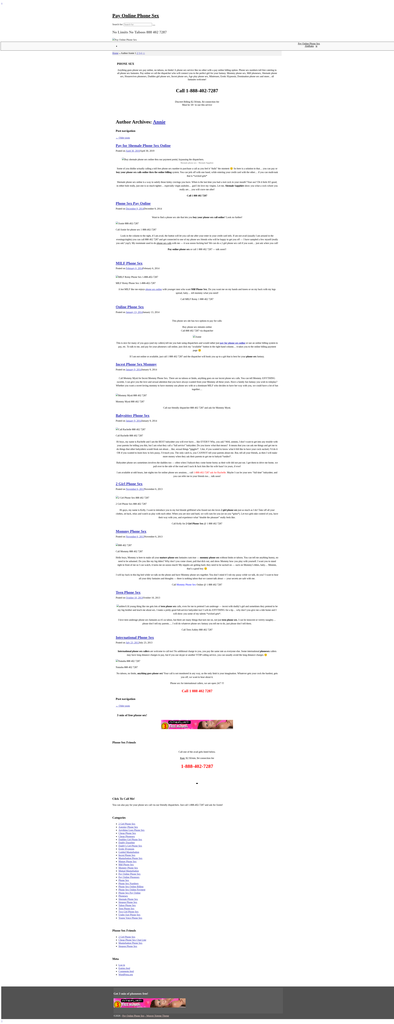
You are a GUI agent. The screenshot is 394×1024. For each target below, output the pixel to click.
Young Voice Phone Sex (130, 918)
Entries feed (124, 968)
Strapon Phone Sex (128, 902)
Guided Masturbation (129, 852)
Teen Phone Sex (128, 592)
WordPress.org (126, 974)
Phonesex (123, 896)
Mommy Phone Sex (131, 531)
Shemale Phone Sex (128, 899)
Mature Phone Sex (128, 861)
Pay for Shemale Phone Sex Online (143, 146)
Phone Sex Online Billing (131, 886)
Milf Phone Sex (126, 864)
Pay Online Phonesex (129, 877)
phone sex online (153, 289)
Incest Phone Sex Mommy (136, 364)
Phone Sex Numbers (129, 883)
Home (115, 53)
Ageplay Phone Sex (128, 827)
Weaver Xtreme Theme (157, 1015)
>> (143, 53)
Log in (122, 965)
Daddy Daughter (127, 842)
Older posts (123, 137)
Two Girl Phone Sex (129, 911)
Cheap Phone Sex (127, 833)
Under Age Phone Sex (129, 914)
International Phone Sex (135, 637)
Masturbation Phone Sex (130, 858)
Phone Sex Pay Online (133, 203)
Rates (311, 46)
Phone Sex (124, 880)
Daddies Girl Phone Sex (130, 839)
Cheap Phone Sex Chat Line (132, 940)
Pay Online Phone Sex (135, 15)
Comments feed (126, 971)
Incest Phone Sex (127, 855)
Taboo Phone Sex (127, 905)
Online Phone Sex (130, 307)
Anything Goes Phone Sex (132, 830)
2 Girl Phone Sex (129, 484)
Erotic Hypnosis (126, 849)
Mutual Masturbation (129, 871)
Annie (159, 122)
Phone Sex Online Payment (132, 889)
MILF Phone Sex (129, 263)
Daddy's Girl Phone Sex (130, 845)
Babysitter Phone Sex (132, 415)
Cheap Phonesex (127, 836)
